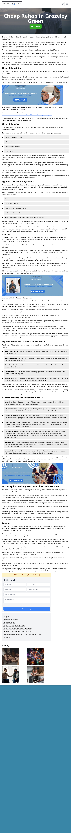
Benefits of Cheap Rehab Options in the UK (17, 631)
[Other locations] (63, 4)
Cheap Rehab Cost (9, 622)
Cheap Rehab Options (10, 620)
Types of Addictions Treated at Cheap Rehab (17, 628)
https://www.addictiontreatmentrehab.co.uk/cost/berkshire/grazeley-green (27, 115)
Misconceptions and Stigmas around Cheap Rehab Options (22, 634)
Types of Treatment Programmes (14, 625)
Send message (27, 609)
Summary (6, 637)
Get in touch (35, 26)
